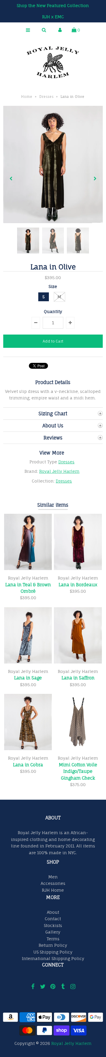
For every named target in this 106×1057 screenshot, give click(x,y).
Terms (53, 938)
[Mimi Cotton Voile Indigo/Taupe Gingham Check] (78, 748)
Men (53, 876)
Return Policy (53, 945)
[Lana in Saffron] (78, 661)
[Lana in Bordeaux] (78, 568)
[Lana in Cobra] (28, 748)
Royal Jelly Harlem (59, 471)
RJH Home (53, 890)
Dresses (46, 97)
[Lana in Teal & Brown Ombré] (28, 568)
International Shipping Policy (53, 958)
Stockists (53, 925)
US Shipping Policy (52, 951)
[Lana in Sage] (28, 661)
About (53, 912)
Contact (53, 918)
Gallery (52, 931)
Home (26, 97)
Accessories (53, 883)
